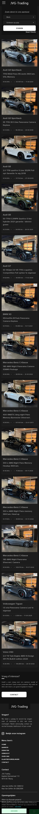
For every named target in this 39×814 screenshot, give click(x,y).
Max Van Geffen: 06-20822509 (12, 789)
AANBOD (5, 747)
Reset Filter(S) (31, 32)
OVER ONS (5, 756)
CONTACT (14, 695)
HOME (4, 744)
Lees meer (18, 807)
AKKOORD (14, 811)
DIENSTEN (5, 750)
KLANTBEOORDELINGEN (10, 759)
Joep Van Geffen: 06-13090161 (13, 786)
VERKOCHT (6, 753)
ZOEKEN (19, 28)
